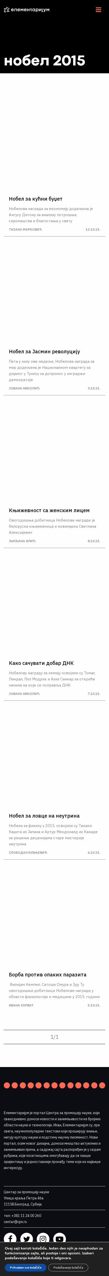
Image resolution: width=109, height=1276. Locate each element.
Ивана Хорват (21, 1005)
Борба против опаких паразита (47, 975)
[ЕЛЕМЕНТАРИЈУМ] (30, 9)
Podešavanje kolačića (68, 1268)
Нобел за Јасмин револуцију (44, 351)
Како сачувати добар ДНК (41, 663)
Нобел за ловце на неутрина (44, 816)
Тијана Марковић (25, 229)
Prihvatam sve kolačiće (25, 1268)
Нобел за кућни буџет (36, 199)
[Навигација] (98, 10)
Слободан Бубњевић (28, 852)
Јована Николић (24, 388)
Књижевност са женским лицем (49, 510)
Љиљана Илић (22, 541)
